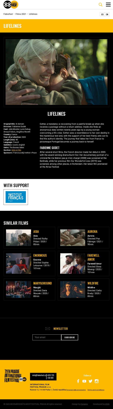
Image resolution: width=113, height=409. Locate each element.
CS (102, 14)
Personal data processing (76, 390)
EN (107, 14)
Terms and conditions (95, 390)
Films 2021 (21, 14)
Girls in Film (16, 150)
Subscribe (69, 337)
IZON (107, 404)
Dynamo (84, 404)
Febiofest (8, 14)
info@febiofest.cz (39, 375)
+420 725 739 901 (50, 376)
